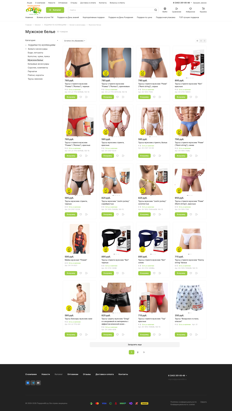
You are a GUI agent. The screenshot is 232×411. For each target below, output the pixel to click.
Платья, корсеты (36, 75)
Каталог (59, 374)
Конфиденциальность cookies (182, 404)
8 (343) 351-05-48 (181, 3)
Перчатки (32, 71)
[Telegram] (33, 382)
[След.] (144, 352)
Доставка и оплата (105, 374)
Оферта (203, 402)
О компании (31, 374)
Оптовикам (72, 374)
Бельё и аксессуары (37, 49)
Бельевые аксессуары (38, 64)
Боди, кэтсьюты (35, 52)
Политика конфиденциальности (183, 402)
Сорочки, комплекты (38, 67)
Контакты (123, 374)
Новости (46, 374)
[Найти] (156, 10)
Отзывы (87, 374)
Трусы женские (35, 79)
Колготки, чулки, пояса (39, 56)
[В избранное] (80, 97)
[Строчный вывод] (201, 41)
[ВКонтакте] (27, 382)
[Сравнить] (86, 97)
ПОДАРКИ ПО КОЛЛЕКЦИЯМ (41, 45)
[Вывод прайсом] (204, 41)
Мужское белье (35, 60)
